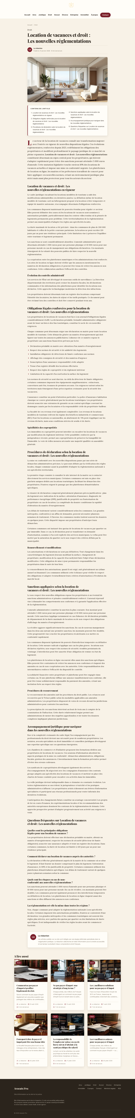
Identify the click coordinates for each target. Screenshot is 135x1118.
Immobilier (85, 15)
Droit (50, 15)
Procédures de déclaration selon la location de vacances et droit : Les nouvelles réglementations (49, 129)
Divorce (65, 15)
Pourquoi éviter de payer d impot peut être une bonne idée (31, 1040)
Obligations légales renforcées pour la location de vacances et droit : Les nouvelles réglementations (49, 121)
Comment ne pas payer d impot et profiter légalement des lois (27, 988)
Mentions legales (109, 1088)
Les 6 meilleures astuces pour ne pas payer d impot (102, 1040)
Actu (34, 15)
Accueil (27, 15)
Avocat (57, 15)
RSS (119, 1088)
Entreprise (74, 15)
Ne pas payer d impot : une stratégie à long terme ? (65, 986)
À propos (94, 15)
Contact (105, 15)
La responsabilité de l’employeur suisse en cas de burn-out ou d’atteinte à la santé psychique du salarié (66, 1043)
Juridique (42, 15)
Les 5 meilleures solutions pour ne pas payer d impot (102, 986)
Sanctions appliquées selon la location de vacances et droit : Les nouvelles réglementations (85, 114)
